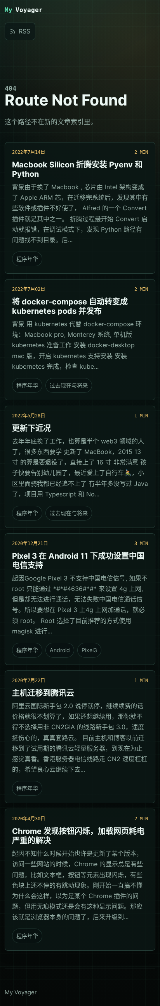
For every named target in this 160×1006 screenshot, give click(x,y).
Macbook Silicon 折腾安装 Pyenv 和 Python (77, 169)
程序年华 (27, 258)
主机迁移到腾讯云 (43, 693)
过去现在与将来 (69, 385)
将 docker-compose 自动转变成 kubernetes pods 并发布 (70, 306)
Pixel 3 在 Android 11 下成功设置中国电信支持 (78, 560)
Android (60, 650)
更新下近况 (31, 428)
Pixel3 (89, 650)
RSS (24, 31)
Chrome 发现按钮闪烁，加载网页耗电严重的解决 (78, 836)
